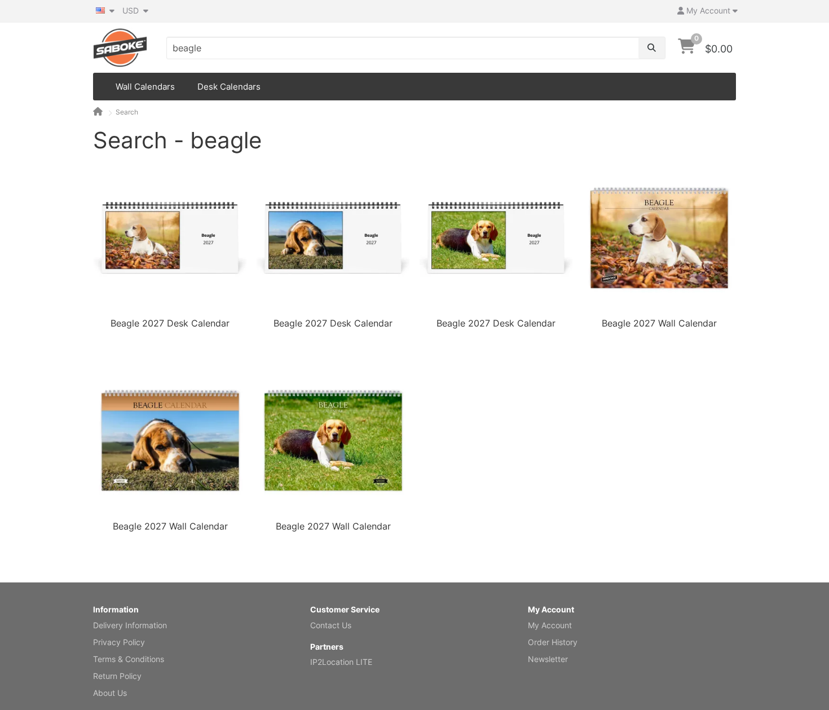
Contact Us (330, 625)
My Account (550, 625)
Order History (552, 642)
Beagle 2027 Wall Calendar (659, 323)
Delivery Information (130, 625)
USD (131, 10)
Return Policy (117, 676)
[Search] (651, 48)
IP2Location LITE (341, 662)
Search (127, 112)
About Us (110, 693)
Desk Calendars (229, 86)
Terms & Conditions (128, 659)
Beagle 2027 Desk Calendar (170, 323)
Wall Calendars (145, 86)
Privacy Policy (119, 642)
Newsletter (548, 659)
